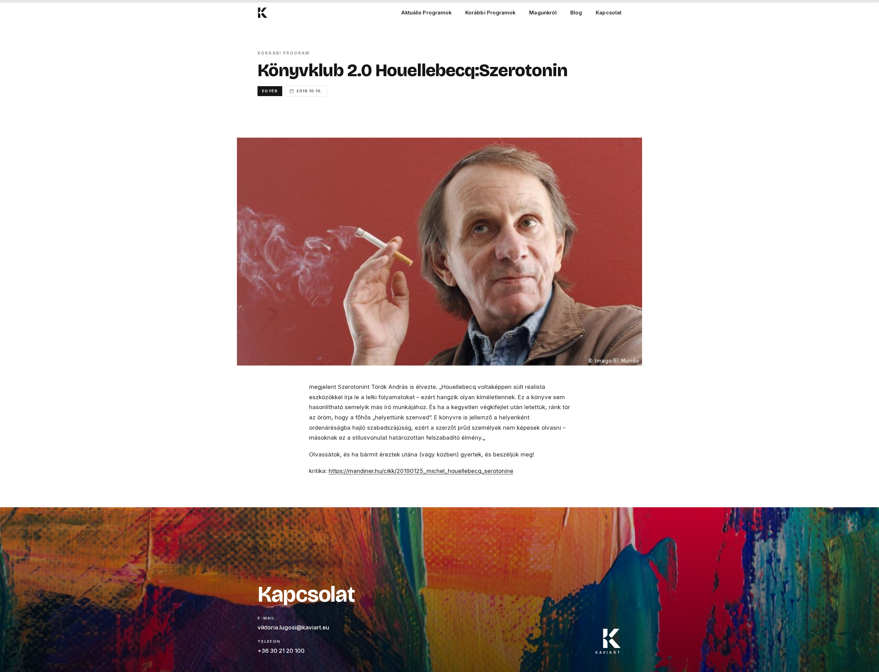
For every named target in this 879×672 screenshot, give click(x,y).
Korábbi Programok (490, 13)
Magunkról (543, 13)
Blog (576, 13)
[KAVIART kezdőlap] (263, 13)
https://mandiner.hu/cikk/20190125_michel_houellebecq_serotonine (421, 470)
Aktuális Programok (426, 13)
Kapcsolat (608, 13)
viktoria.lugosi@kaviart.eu (293, 627)
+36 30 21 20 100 (281, 650)
